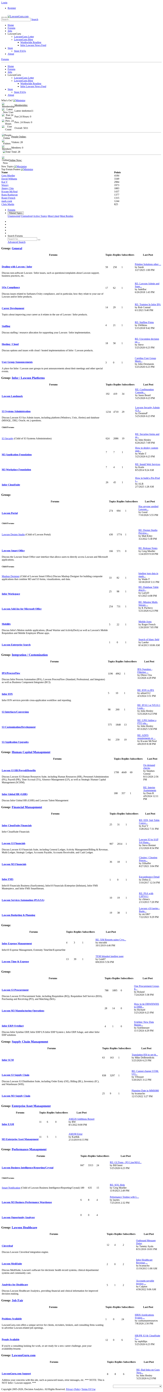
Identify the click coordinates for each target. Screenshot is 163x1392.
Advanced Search (16, 242)
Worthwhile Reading (30, 42)
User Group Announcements (17, 362)
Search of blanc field (148, 639)
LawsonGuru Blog (23, 39)
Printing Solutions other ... (148, 264)
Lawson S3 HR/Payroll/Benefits (19, 770)
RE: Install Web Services (147, 464)
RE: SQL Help (117, 1185)
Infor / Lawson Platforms (28, 378)
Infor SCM (8, 1060)
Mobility (6, 624)
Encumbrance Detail (149, 876)
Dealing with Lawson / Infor (17, 266)
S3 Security (7, 438)
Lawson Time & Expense (15, 961)
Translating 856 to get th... (145, 1054)
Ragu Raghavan (9, 194)
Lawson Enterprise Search (16, 644)
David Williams (9, 178)
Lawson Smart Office (13, 550)
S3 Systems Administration (16, 411)
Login (4, 2)
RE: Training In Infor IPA (148, 304)
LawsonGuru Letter (24, 36)
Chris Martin (7, 204)
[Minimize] (19, 100)
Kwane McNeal (9, 191)
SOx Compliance (11, 287)
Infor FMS (7, 879)
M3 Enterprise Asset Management (20, 1139)
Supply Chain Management (30, 1041)
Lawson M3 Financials (14, 864)
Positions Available (12, 1318)
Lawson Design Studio (13, 534)
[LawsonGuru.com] (18, 16)
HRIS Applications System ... (144, 1316)
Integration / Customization (30, 654)
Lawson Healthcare (24, 1227)
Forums (11, 28)
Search (34, 19)
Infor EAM (8, 1124)
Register (12, 8)
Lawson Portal (10, 513)
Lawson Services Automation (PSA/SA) (23, 900)
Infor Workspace (11, 593)
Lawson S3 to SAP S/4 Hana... (148, 841)
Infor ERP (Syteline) (13, 1025)
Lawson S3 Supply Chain (15, 1075)
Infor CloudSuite (11, 484)
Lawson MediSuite (12, 1263)
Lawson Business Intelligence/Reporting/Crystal (27, 1167)
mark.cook (6, 201)
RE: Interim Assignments (149, 789)
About (11, 53)
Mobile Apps (145, 621)
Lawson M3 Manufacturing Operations (23, 1010)
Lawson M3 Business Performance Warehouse (27, 1202)
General (17, 248)
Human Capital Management (31, 752)
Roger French (8, 198)
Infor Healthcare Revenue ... (144, 1261)
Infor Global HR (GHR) (15, 794)
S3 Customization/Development (18, 727)
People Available (10, 1339)
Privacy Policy (73, 1389)
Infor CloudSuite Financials (17, 825)
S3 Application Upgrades (15, 742)
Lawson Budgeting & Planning (18, 915)
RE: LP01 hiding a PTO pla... (146, 722)
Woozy (5, 185)
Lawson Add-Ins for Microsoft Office (22, 608)
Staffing (6, 326)
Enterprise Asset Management (31, 1106)
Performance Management (29, 1149)
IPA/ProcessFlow (11, 673)
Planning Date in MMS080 (145, 1090)
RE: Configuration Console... (144, 391)
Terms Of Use (88, 1389)
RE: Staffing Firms (144, 322)
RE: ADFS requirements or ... (146, 737)
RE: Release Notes (147, 548)
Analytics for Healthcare (15, 1284)
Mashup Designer (11, 576)
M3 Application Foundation (17, 454)
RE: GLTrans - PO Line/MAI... (126, 1162)
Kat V (4, 182)
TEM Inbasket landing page (110, 956)
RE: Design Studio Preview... (147, 531)
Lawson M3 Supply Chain (16, 1095)
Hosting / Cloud (10, 344)
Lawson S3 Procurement (15, 990)
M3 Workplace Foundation (16, 469)
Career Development (13, 308)
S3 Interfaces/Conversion (15, 712)
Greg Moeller (8, 175)
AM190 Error (75, 1134)
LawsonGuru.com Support (16, 1373)
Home (11, 25)
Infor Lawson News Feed (33, 45)
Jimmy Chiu (7, 188)
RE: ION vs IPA (145, 690)
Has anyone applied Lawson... (148, 508)
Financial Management (27, 807)
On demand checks (149, 766)
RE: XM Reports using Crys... (111, 939)
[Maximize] (20, 166)
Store (10, 48)
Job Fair (17, 1300)
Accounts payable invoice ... (145, 1282)
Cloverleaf (7, 1245)
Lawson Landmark (12, 396)
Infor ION (7, 694)
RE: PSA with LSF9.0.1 (146, 895)
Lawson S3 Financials (13, 843)
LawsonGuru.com (23, 1355)
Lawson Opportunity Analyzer (18, 1217)
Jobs (10, 31)
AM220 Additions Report (81, 1119)
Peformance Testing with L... (124, 1197)
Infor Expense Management (17, 943)
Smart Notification (11, 1187)
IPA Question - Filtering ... (144, 671)
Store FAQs (20, 51)
